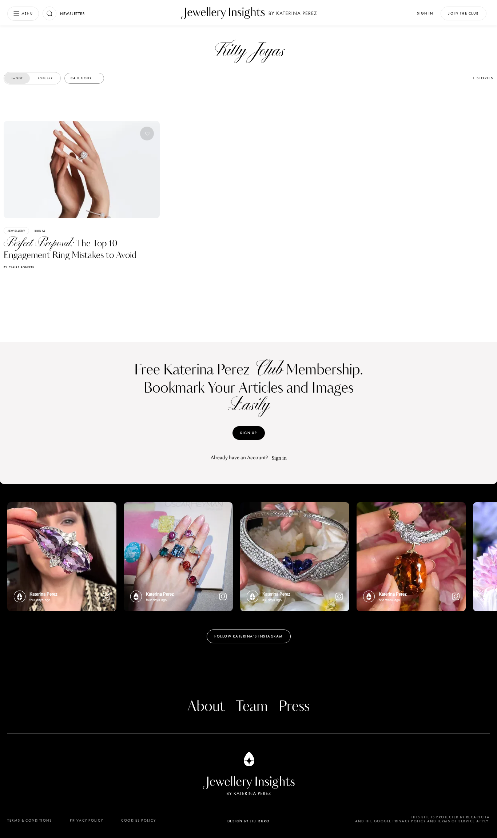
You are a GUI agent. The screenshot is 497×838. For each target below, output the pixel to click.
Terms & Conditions (29, 820)
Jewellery (16, 231)
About (206, 706)
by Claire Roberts (19, 267)
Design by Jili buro (248, 821)
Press (294, 706)
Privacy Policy (86, 820)
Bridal (40, 231)
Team (252, 706)
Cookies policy (138, 820)
